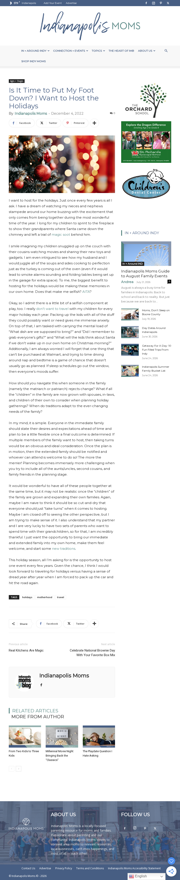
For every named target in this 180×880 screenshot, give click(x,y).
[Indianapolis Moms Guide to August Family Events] (146, 253)
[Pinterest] (160, 3)
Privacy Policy (63, 868)
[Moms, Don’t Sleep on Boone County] (130, 314)
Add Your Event (53, 3)
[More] (94, 123)
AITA (86, 292)
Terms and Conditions (90, 868)
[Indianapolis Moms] (90, 26)
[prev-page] (11, 768)
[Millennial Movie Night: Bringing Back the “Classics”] (62, 736)
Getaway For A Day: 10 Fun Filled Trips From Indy (156, 349)
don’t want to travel (52, 309)
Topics (97, 50)
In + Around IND (132, 263)
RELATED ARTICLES (35, 710)
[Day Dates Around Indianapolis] (130, 332)
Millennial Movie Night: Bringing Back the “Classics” (60, 756)
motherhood (44, 597)
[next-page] (18, 768)
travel (60, 597)
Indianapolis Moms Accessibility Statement (134, 868)
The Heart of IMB (121, 50)
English (140, 876)
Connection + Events (69, 50)
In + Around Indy (33, 50)
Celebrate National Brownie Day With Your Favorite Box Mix (92, 652)
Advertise (71, 3)
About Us (145, 50)
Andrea (127, 282)
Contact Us (28, 868)
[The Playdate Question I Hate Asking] (99, 736)
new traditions (63, 548)
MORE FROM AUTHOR (37, 716)
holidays (27, 597)
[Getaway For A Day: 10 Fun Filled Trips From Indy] (130, 350)
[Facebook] (146, 3)
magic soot (61, 234)
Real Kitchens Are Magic (26, 650)
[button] (166, 51)
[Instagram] (153, 3)
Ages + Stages (16, 81)
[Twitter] (168, 3)
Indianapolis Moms (31, 113)
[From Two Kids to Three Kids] (25, 736)
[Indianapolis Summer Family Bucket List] (130, 371)
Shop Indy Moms (33, 61)
